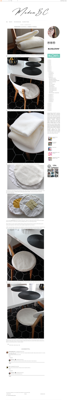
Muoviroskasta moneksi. (52, 78)
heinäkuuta (50, 94)
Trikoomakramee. (51, 85)
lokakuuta (50, 74)
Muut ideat (58, 122)
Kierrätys (51, 117)
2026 (49, 60)
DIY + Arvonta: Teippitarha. (54, 142)
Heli (9, 366)
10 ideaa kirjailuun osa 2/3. (53, 89)
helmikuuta (50, 100)
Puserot (51, 126)
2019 (49, 68)
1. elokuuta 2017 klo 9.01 (20, 359)
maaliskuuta (51, 99)
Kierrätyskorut (54, 117)
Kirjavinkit (48, 118)
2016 (49, 103)
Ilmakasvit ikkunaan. (52, 86)
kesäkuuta (50, 95)
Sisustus (59, 128)
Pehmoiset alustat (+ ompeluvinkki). (54, 92)
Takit (56, 129)
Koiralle (54, 118)
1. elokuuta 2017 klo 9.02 (20, 372)
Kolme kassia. (54, 147)
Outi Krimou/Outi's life (12, 351)
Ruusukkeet (49, 128)
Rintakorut (55, 127)
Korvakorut (48, 119)
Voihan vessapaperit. (52, 84)
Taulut (59, 129)
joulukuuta (50, 72)
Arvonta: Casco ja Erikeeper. (54, 137)
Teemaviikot (49, 130)
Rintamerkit (58, 127)
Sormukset (48, 129)
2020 (49, 67)
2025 (49, 61)
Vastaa (10, 376)
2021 (49, 66)
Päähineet (54, 126)
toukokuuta (50, 96)
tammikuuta (51, 101)
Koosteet (57, 118)
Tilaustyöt (58, 130)
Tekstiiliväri (52, 130)
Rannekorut (49, 127)
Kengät (48, 117)
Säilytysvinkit (53, 129)
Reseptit (52, 127)
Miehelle (48, 122)
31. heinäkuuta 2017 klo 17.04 (19, 351)
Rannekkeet (58, 126)
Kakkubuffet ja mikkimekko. (53, 79)
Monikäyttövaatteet (53, 122)
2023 (49, 63)
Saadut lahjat (54, 128)
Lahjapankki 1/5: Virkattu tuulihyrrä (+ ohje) (55, 158)
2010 (49, 110)
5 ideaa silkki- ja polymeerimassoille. (54, 80)
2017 (49, 71)
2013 (49, 106)
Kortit (59, 118)
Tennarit (56, 130)
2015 (49, 104)
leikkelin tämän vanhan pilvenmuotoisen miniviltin (22, 191)
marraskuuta (51, 73)
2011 (49, 109)
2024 (49, 62)
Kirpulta (51, 118)
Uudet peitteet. (51, 91)
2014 (49, 105)
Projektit (48, 126)
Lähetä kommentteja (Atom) (12, 395)
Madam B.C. (13, 359)
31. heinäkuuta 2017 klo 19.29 (14, 366)
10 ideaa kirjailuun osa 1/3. (53, 90)
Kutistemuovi (58, 119)
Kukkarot (53, 119)
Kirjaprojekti (58, 117)
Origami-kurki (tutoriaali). (52, 81)
